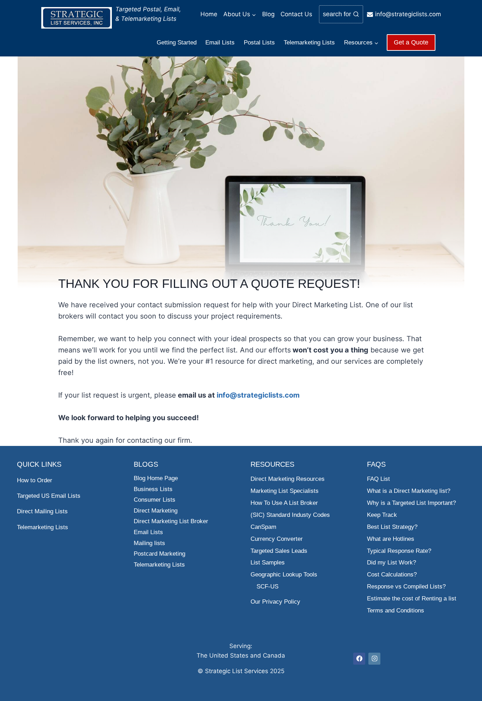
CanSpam (263, 527)
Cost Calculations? (392, 574)
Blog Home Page (156, 478)
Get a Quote (411, 42)
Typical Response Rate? (399, 551)
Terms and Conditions (395, 610)
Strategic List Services (236, 671)
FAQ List (378, 479)
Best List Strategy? (392, 527)
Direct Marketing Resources (288, 479)
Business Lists (153, 489)
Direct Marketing (155, 510)
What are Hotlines (390, 539)
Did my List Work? (391, 562)
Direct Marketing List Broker (171, 521)
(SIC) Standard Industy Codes (290, 515)
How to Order (34, 480)
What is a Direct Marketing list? (408, 491)
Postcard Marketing (159, 553)
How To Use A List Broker (284, 503)
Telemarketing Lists (309, 42)
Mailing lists (149, 543)
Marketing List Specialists (285, 491)
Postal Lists (259, 42)
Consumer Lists (154, 499)
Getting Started (177, 42)
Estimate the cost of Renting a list (411, 598)
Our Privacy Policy (275, 601)
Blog (268, 14)
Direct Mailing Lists (42, 511)
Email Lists (220, 42)
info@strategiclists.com (258, 395)
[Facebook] (359, 659)
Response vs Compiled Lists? (406, 586)
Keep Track (382, 515)
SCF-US (267, 586)
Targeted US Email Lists (48, 495)
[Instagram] (374, 659)
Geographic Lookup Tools (284, 574)
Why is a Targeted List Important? (411, 503)
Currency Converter (277, 539)
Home (208, 14)
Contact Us (296, 14)
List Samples (268, 562)
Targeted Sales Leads (279, 551)
